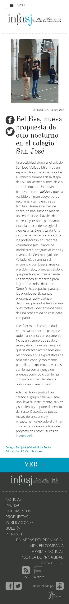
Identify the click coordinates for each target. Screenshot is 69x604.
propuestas (17, 517)
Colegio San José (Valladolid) (23, 447)
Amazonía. (26, 436)
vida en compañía (47, 546)
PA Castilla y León (32, 451)
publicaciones (20, 523)
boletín (13, 529)
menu (17, 5)
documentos (18, 511)
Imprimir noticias (47, 552)
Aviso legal (52, 563)
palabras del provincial (40, 540)
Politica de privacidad (42, 557)
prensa (12, 505)
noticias (14, 500)
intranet (14, 534)
